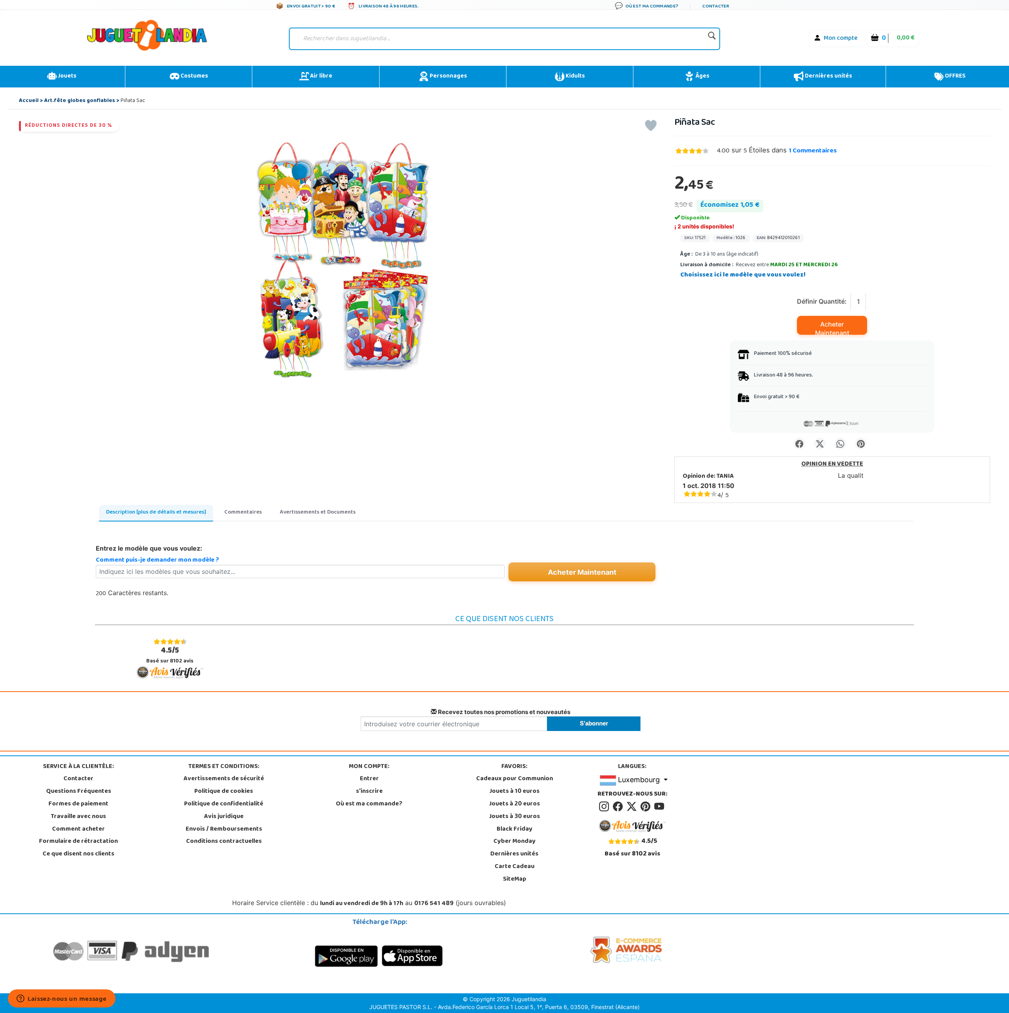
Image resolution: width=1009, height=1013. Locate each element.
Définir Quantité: (822, 301)
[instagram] (605, 807)
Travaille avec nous (78, 817)
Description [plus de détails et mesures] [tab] (156, 512)
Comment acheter (78, 829)
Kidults (574, 76)
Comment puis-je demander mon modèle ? (157, 560)
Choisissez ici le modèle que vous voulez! (743, 275)
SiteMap (514, 879)
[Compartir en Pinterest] (861, 443)
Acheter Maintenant (832, 327)
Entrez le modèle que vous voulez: (149, 548)
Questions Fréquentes (78, 791)
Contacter (78, 779)
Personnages (447, 76)
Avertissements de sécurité (224, 779)
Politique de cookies (223, 791)
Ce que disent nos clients (78, 854)
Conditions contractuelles (224, 841)
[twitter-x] (633, 807)
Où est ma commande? (369, 804)
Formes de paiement (78, 804)
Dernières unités (828, 76)
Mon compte (841, 38)
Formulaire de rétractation (78, 841)
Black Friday (514, 829)
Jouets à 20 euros (514, 804)
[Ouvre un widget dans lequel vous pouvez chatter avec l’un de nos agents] (61, 999)
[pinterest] (646, 807)
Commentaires (813, 151)
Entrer (369, 779)
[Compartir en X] (820, 443)
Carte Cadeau (514, 867)
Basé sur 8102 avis (170, 655)
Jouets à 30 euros (514, 817)
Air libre (320, 76)
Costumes (193, 76)
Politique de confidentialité (223, 804)
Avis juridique (224, 817)
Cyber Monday (514, 841)
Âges (701, 76)
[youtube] (659, 807)
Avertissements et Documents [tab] (318, 512)
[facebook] (619, 807)
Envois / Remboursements (224, 829)
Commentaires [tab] (243, 512)
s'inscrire (369, 791)
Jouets (66, 76)
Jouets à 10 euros (515, 791)
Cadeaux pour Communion (514, 779)
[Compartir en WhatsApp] (840, 443)
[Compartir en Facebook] (799, 443)
